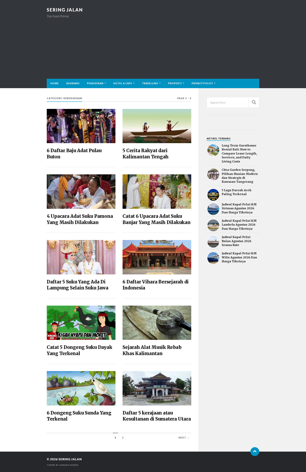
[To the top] (254, 451)
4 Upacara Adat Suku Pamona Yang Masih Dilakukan (80, 219)
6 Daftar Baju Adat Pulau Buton (74, 153)
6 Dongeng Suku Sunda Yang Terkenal (79, 416)
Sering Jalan (65, 9)
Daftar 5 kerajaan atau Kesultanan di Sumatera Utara (157, 416)
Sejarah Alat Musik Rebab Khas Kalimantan (152, 350)
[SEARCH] (254, 102)
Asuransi (73, 83)
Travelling (150, 83)
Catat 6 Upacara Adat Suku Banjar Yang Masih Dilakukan (156, 219)
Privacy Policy (202, 83)
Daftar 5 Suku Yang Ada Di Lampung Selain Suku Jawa (77, 285)
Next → (183, 437)
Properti (175, 83)
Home (54, 83)
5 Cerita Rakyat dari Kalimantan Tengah (146, 153)
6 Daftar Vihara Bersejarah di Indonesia (156, 285)
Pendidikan (95, 83)
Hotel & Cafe (122, 83)
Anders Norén (69, 465)
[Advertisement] (153, 45)
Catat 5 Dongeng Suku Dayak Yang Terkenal (79, 350)
